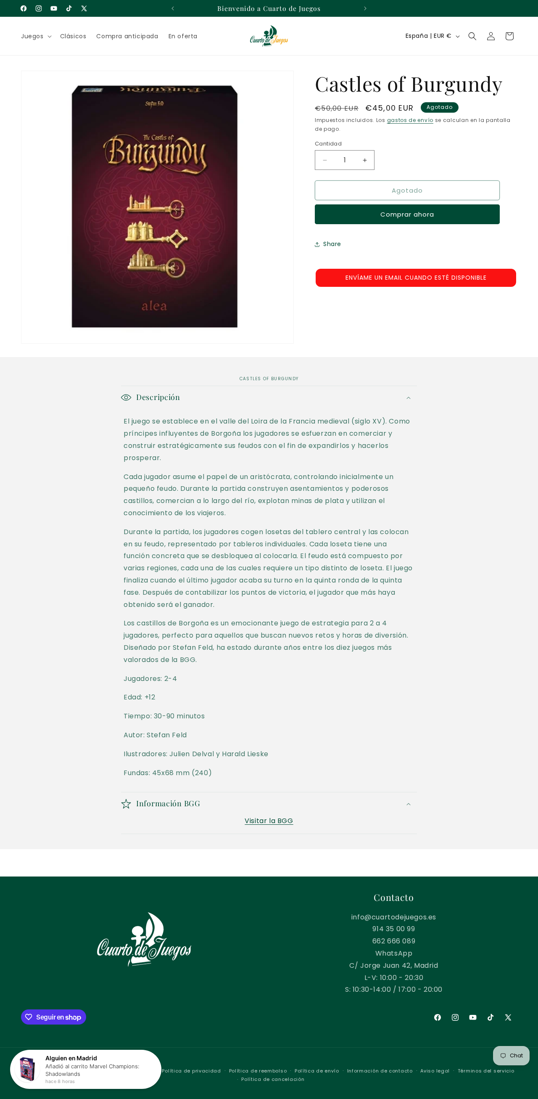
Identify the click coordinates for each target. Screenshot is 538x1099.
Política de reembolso (258, 1070)
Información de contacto (380, 1070)
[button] (35, 36)
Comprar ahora (407, 214)
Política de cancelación (272, 1079)
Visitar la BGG (269, 821)
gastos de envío (410, 120)
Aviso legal (435, 1070)
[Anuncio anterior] (173, 8)
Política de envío (317, 1070)
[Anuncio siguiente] (365, 8)
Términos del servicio (486, 1070)
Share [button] (332, 244)
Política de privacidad (191, 1070)
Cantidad (328, 144)
